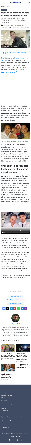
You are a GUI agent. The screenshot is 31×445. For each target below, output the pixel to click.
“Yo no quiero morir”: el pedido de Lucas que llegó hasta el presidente (22, 366)
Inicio (3, 6)
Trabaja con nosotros (6, 413)
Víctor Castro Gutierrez (8, 25)
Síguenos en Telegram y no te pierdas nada (11, 417)
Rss (2, 425)
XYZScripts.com (23, 444)
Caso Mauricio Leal (15, 296)
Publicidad (3, 397)
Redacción (3, 408)
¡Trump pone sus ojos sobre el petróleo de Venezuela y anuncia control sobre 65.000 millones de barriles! (21, 356)
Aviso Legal (4, 393)
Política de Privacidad (6, 395)
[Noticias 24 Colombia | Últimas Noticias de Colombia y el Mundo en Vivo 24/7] (15, 2)
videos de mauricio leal (15, 303)
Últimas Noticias (5, 427)
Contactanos (4, 400)
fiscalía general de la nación (16, 300)
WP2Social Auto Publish (9, 444)
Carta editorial (4, 410)
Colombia (8, 6)
